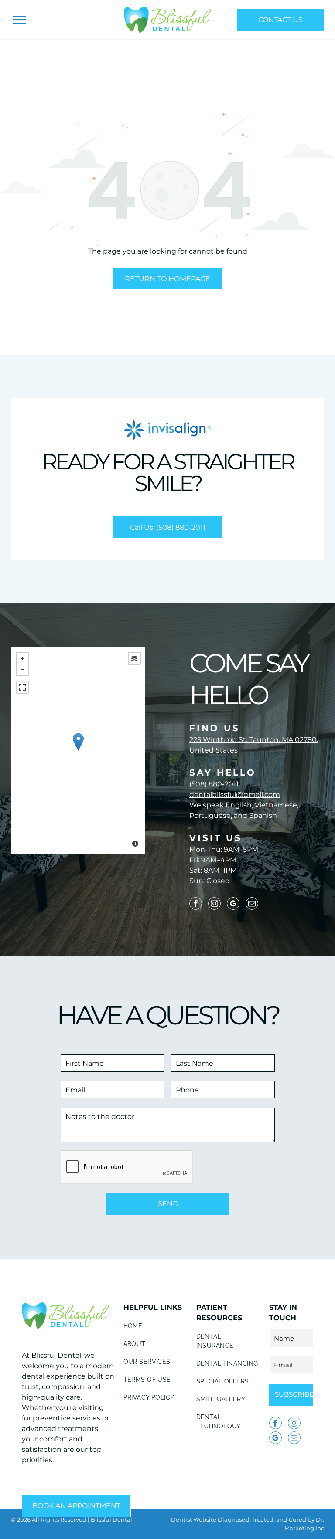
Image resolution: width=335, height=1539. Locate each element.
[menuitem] (155, 1326)
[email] (252, 904)
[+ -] (78, 750)
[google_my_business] (233, 904)
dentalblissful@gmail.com (234, 794)
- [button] (22, 669)
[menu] (19, 19)
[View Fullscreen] (22, 687)
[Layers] (134, 658)
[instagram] (214, 904)
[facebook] (195, 904)
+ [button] (22, 658)
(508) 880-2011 (214, 784)
